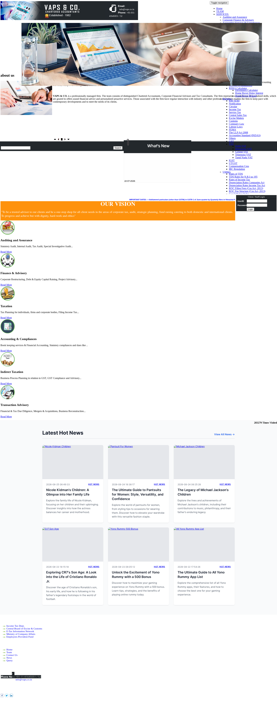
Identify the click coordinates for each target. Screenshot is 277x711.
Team (9, 652)
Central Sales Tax (238, 115)
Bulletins (227, 98)
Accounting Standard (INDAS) (245, 135)
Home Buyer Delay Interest (249, 93)
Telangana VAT (243, 154)
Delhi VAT (240, 146)
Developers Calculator (246, 90)
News (9, 657)
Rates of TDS (236, 173)
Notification (235, 103)
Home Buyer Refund (245, 96)
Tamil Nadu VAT (244, 157)
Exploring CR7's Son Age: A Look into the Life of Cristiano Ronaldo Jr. (71, 576)
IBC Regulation (237, 169)
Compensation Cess (239, 166)
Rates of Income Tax (239, 179)
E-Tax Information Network (20, 631)
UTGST (233, 163)
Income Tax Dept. (15, 626)
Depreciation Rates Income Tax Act (247, 185)
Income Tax (235, 109)
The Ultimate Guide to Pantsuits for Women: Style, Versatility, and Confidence (138, 494)
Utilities (227, 172)
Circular (233, 106)
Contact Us (11, 655)
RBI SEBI (234, 100)
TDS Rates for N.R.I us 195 (243, 176)
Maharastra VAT (243, 148)
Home (219, 8)
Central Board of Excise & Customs (24, 628)
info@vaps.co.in (24, 679)
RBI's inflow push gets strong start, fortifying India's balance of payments (159, 176)
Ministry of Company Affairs (20, 634)
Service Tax (235, 112)
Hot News (93, 484)
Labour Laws (236, 126)
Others (232, 138)
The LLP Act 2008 (238, 132)
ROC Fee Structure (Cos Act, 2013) (247, 191)
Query (9, 660)
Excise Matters (236, 118)
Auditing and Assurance (235, 17)
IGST (232, 160)
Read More (6, 251)
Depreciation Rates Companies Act (246, 182)
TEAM (220, 11)
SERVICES (222, 14)
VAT (231, 144)
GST (231, 141)
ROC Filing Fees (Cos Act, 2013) (246, 188)
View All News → (224, 434)
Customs (233, 121)
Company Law (236, 123)
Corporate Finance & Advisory (238, 20)
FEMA (232, 129)
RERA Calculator (238, 88)
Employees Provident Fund (20, 636)
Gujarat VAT (241, 151)
